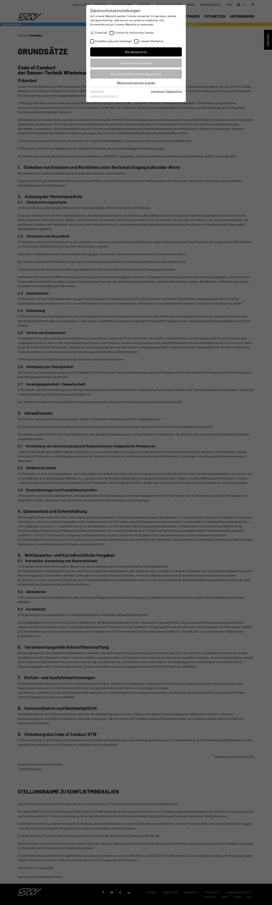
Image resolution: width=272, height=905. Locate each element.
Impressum (158, 91)
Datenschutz (174, 91)
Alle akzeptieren (136, 52)
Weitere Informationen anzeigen (136, 82)
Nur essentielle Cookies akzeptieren (136, 74)
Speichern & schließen (136, 63)
